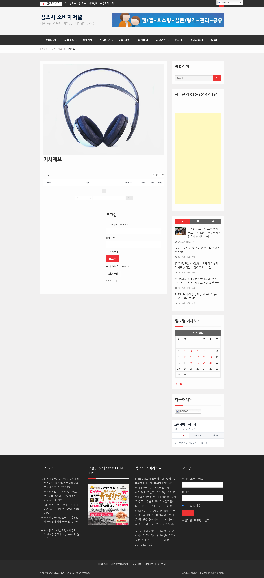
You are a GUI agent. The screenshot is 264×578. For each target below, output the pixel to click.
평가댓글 (215, 435)
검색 (129, 198)
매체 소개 (103, 564)
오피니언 (105, 39)
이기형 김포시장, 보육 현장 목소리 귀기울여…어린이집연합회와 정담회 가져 (204, 233)
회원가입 (113, 273)
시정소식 (69, 39)
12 (197, 357)
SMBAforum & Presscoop (210, 573)
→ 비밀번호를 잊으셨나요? (118, 266)
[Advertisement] (198, 158)
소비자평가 (196, 39)
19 (197, 363)
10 (185, 357)
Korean (184, 411)
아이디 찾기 (111, 281)
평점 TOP (180, 435)
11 (191, 357)
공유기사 (161, 39)
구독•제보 (124, 39)
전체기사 (51, 39)
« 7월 (178, 384)
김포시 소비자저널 (61, 17)
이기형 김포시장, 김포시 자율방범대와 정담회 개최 (89, 3)
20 (204, 363)
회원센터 (143, 39)
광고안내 (161, 564)
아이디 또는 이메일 (192, 478)
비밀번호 (187, 492)
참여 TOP (197, 435)
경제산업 (87, 39)
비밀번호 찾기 (202, 520)
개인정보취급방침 (119, 564)
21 (210, 363)
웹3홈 (214, 39)
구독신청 (136, 564)
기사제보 (149, 564)
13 (204, 357)
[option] (92, 4)
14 (210, 357)
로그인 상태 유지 (194, 505)
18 (191, 363)
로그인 (178, 39)
